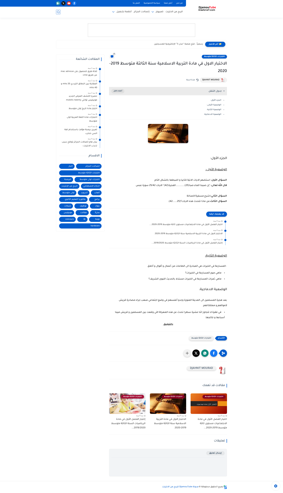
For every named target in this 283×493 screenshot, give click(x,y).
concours (69, 219)
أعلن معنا (168, 3)
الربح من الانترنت (174, 12)
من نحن (179, 3)
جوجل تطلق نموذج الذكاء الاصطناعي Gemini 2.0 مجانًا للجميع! (172, 44)
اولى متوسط (68, 193)
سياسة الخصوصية (152, 3)
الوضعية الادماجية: (212, 114)
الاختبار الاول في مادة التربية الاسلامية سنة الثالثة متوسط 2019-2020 (189, 234)
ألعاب (97, 193)
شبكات (67, 206)
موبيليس (68, 213)
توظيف (83, 206)
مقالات (83, 213)
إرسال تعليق (215, 453)
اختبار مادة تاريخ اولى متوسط (83, 109)
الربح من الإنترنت (69, 186)
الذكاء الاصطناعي (91, 186)
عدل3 (97, 213)
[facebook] (74, 3)
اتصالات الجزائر (92, 166)
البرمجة (67, 179)
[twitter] (63, 3)
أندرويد (84, 193)
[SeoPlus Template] (225, 487)
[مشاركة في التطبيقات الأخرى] (187, 353)
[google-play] (58, 3)
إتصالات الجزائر (142, 12)
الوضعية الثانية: (214, 110)
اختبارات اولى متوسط (90, 179)
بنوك (97, 206)
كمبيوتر (159, 12)
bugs (97, 219)
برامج (97, 199)
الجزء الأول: (215, 100)
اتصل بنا (136, 3)
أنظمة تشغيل (124, 12)
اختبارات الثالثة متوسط (214, 57)
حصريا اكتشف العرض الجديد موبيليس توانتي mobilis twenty (81, 98)
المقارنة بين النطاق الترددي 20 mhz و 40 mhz (79, 86)
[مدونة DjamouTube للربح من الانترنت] (207, 8)
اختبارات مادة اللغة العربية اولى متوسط (82, 119)
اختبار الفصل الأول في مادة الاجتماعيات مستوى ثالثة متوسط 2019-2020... (186, 225)
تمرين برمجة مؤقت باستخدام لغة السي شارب (80, 132)
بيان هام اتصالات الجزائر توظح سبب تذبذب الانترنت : (79, 144)
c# (85, 219)
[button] (213, 353)
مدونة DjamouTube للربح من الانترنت (180, 487)
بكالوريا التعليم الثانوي (75, 199)
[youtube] (69, 3)
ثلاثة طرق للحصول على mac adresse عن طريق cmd (79, 73)
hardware (95, 226)
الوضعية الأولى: (214, 105)
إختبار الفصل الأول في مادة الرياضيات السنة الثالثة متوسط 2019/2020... (187, 243)
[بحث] (58, 12)
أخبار (71, 166)
